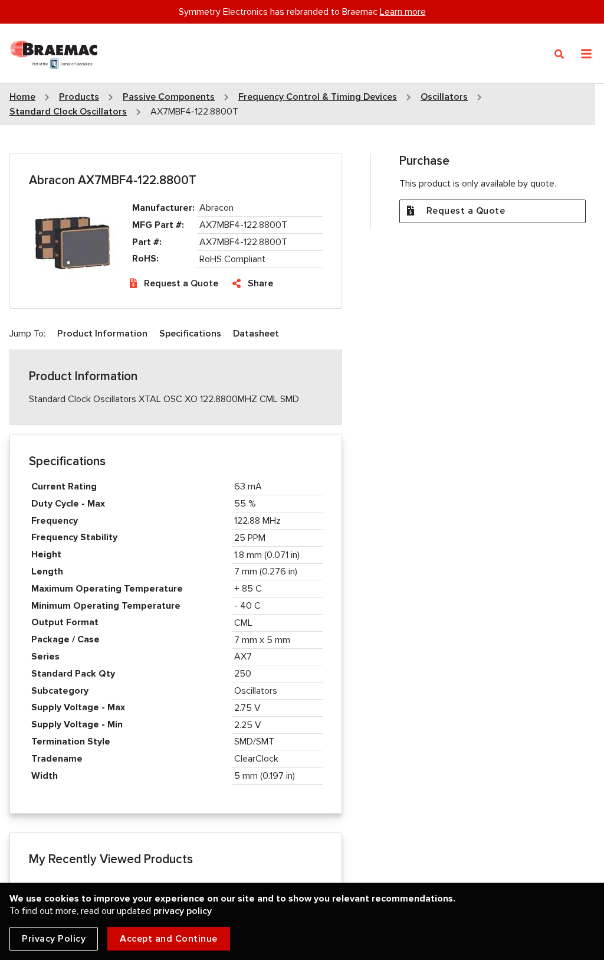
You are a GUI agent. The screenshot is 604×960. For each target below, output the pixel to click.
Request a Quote (181, 283)
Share (260, 283)
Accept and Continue (169, 938)
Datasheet (256, 333)
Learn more (403, 12)
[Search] (559, 54)
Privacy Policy (54, 938)
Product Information (102, 333)
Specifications (190, 333)
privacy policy (182, 911)
